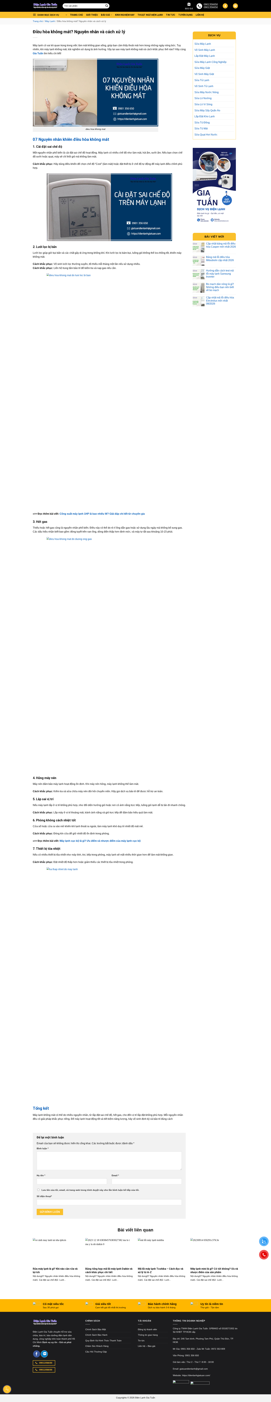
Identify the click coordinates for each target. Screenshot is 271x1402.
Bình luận (42, 1148)
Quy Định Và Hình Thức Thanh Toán (103, 1340)
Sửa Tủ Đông (202, 122)
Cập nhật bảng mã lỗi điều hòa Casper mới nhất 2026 (221, 245)
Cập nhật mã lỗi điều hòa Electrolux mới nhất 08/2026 (220, 300)
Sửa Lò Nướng (203, 98)
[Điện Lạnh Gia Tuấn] (45, 1324)
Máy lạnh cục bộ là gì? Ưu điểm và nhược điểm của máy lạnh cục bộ (100, 841)
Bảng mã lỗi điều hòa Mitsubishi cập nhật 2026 (220, 258)
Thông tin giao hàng (148, 1335)
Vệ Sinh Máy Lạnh (204, 50)
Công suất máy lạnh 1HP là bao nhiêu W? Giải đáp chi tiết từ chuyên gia (102, 513)
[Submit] (106, 6)
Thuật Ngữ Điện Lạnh (150, 15)
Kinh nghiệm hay (124, 15)
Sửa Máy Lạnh (202, 43)
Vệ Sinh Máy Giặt (204, 74)
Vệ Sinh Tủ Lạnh (203, 86)
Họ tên (41, 1175)
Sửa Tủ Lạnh (201, 80)
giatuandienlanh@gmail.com (194, 1369)
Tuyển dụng (185, 15)
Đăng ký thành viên (147, 1329)
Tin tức (170, 15)
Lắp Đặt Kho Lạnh (204, 116)
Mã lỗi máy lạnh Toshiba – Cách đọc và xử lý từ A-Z (160, 1270)
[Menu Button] (7, 1389)
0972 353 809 (218, 1349)
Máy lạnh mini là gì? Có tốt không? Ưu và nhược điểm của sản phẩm (214, 1270)
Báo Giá (105, 15)
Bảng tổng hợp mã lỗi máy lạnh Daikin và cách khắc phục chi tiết (108, 1270)
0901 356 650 (188, 1349)
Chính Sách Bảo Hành (96, 1335)
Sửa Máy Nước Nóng (206, 92)
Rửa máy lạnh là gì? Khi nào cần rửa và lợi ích (55, 1270)
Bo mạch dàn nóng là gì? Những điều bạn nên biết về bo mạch (220, 287)
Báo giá (189, 8)
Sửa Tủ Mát (201, 128)
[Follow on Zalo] (44, 1353)
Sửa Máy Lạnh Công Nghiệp (210, 62)
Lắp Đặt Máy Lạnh (204, 56)
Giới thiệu (92, 15)
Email (115, 1175)
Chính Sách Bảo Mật (95, 1329)
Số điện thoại (44, 1196)
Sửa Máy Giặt (202, 68)
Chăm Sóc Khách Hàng (97, 1346)
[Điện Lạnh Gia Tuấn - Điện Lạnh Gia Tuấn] (45, 6)
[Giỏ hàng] (235, 5)
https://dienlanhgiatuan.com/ (196, 1375)
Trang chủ (76, 15)
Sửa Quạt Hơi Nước (205, 134)
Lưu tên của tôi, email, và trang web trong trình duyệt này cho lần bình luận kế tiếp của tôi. (90, 1190)
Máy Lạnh (50, 21)
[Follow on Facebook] (36, 1353)
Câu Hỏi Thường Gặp (96, 1351)
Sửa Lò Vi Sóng (203, 104)
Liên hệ (200, 15)
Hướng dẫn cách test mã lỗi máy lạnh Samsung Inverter (220, 273)
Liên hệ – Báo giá (146, 1346)
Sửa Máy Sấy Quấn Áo (207, 110)
